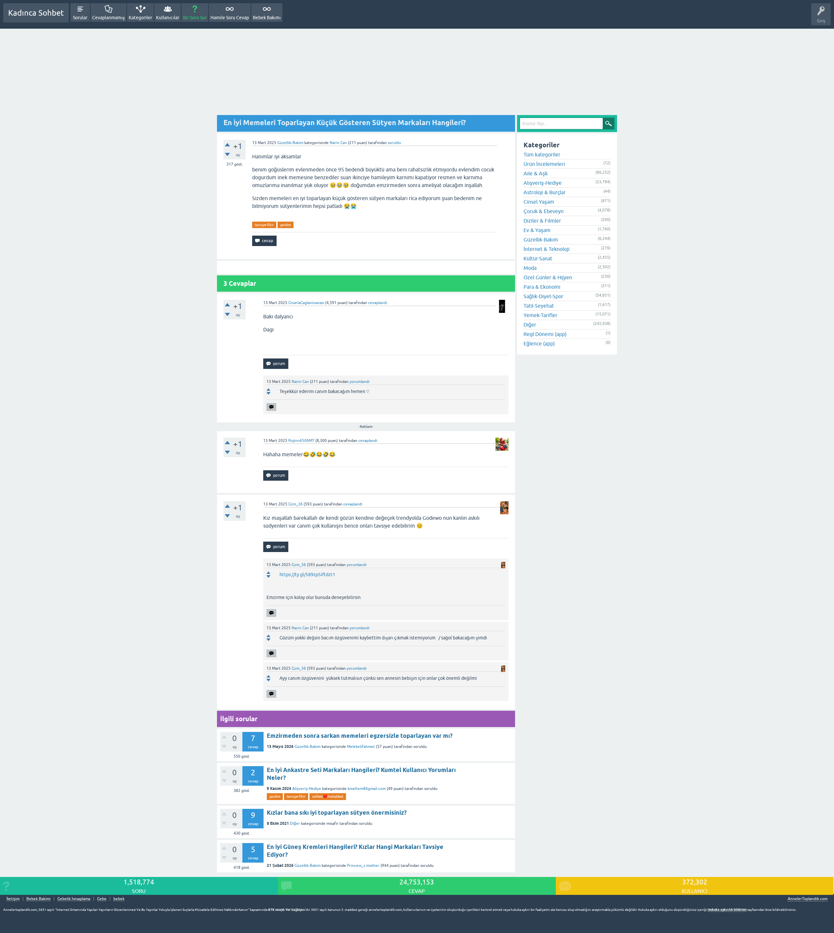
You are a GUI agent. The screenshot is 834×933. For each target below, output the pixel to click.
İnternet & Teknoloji (546, 249)
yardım (285, 225)
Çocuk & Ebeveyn (544, 211)
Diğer (295, 823)
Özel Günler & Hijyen (548, 277)
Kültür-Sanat (538, 258)
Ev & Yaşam (537, 230)
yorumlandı (359, 381)
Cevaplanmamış (108, 17)
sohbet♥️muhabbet (327, 796)
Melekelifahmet (361, 746)
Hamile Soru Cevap (229, 17)
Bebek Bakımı (267, 17)
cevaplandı (377, 302)
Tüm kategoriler (542, 154)
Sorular (80, 17)
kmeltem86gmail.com (367, 788)
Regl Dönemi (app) (545, 334)
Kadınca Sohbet (36, 12)
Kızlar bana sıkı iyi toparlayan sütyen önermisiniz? (337, 812)
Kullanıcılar (167, 17)
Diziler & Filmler (542, 221)
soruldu (394, 142)
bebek (118, 899)
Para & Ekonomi (542, 287)
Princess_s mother (363, 865)
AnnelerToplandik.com (807, 899)
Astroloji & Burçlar (545, 192)
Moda (530, 268)
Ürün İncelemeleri (544, 164)
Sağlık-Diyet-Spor (543, 296)
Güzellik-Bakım (290, 142)
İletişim (13, 899)
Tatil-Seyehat (539, 306)
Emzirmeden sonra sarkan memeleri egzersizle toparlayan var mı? (360, 735)
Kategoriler (140, 17)
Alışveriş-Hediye (306, 788)
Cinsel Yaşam (539, 202)
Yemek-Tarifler (540, 315)
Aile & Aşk (536, 173)
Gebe (102, 899)
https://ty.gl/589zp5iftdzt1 (307, 574)
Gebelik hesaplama (73, 899)
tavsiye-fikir (264, 225)
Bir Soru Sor (195, 17)
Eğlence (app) (539, 343)
